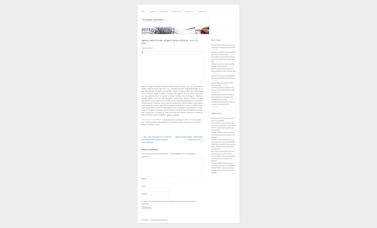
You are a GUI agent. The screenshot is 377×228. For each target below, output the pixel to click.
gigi (212, 151)
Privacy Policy (176, 12)
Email (143, 186)
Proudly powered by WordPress (159, 220)
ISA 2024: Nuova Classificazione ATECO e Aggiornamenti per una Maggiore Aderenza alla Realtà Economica (222, 97)
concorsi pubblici (172, 122)
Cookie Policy (164, 12)
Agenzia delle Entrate (169, 119)
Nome (143, 178)
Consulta (180, 122)
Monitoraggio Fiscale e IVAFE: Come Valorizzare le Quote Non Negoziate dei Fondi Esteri (223, 59)
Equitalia (143, 124)
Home (143, 12)
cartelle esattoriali (161, 122)
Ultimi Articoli (202, 12)
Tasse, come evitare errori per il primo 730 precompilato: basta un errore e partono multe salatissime (156, 139)
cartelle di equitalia (150, 122)
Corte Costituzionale (189, 122)
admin (158, 124)
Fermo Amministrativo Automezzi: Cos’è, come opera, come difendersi (223, 134)
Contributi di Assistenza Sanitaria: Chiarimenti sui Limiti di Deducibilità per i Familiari (223, 90)
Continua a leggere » (173, 115)
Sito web (144, 194)
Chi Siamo (152, 12)
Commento (145, 157)
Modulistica (189, 12)
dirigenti (198, 122)
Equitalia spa (179, 119)
